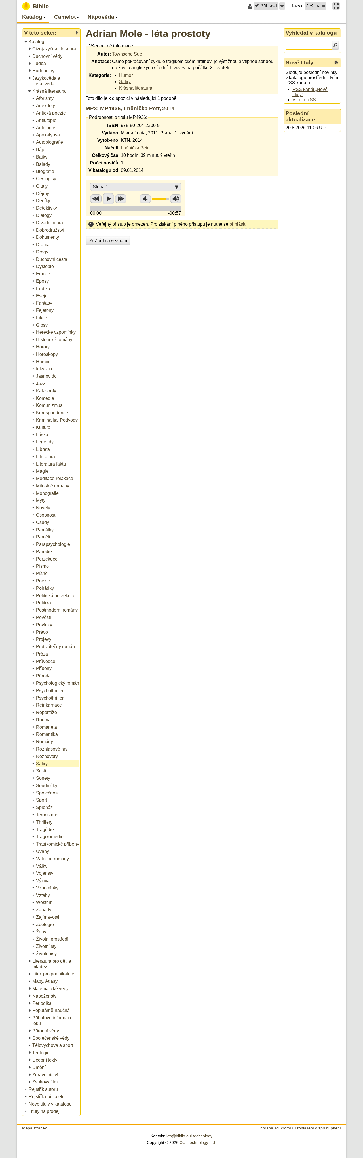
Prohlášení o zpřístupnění (318, 1128)
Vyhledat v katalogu (311, 33)
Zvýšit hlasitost (176, 198)
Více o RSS (304, 99)
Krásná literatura (135, 88)
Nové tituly (299, 62)
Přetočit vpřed (120, 198)
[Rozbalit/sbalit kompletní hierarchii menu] (77, 33)
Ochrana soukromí (274, 1128)
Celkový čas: (106, 155)
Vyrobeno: (108, 140)
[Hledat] (335, 45)
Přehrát (108, 198)
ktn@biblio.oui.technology (189, 1136)
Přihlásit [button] (268, 5)
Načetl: (112, 147)
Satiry (125, 81)
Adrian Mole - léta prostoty (148, 33)
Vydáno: (111, 132)
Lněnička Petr (135, 147)
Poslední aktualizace (300, 116)
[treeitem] (51, 41)
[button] (282, 6)
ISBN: (113, 125)
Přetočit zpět (96, 198)
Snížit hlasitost (145, 198)
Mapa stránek (34, 1128)
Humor (126, 75)
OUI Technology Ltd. (198, 1142)
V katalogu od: (104, 170)
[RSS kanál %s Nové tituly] (336, 63)
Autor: (104, 54)
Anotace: (101, 61)
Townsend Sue (127, 54)
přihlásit (237, 224)
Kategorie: (99, 75)
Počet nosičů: (105, 162)
